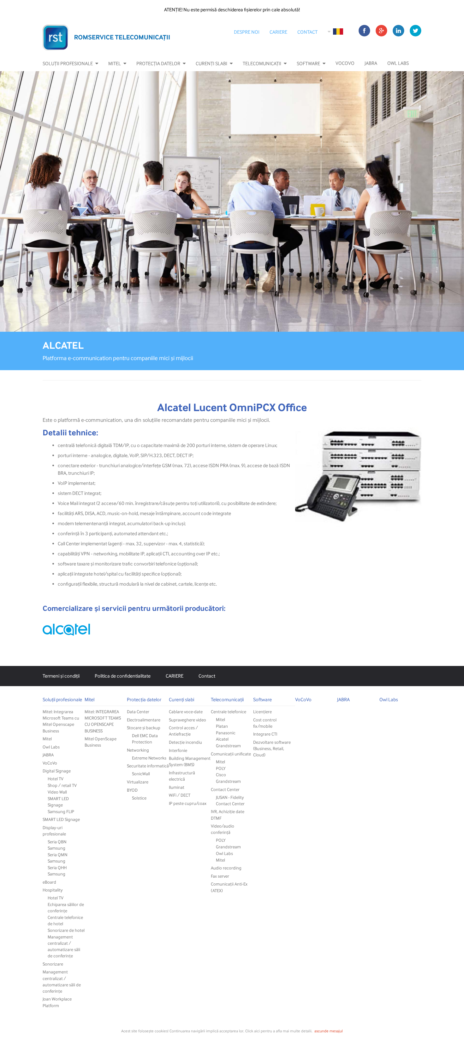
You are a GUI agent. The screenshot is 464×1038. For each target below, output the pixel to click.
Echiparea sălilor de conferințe (66, 907)
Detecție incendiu (185, 742)
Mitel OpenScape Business (100, 742)
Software (308, 63)
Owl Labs (398, 63)
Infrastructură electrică (182, 776)
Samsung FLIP (61, 811)
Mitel (114, 63)
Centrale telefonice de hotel (65, 920)
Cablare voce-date (186, 711)
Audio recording (226, 867)
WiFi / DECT (179, 795)
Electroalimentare (143, 719)
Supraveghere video (187, 719)
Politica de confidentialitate (123, 676)
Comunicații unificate (231, 753)
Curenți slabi (211, 63)
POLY (221, 768)
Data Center (138, 711)
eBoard (49, 882)
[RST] (106, 38)
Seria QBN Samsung (57, 845)
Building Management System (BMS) (190, 761)
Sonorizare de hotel (66, 930)
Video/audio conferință (222, 829)
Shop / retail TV (62, 785)
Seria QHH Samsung (57, 870)
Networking (138, 750)
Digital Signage (57, 770)
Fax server (220, 876)
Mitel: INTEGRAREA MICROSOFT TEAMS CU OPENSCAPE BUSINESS (103, 721)
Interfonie (178, 750)
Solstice (139, 797)
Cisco (221, 774)
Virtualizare (137, 781)
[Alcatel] (66, 630)
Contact (307, 32)
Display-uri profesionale (54, 830)
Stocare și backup (143, 727)
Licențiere (262, 711)
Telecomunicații (262, 63)
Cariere (278, 32)
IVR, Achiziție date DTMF (227, 814)
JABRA (371, 63)
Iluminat (176, 787)
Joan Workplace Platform (57, 1002)
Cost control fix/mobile (265, 723)
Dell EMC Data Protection (145, 738)
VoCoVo (345, 63)
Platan (222, 726)
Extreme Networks (149, 757)
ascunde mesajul (328, 1031)
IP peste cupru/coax (187, 803)
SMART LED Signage (58, 801)
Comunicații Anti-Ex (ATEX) (229, 887)
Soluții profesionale (68, 63)
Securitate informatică (148, 765)
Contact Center (225, 789)
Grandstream (228, 745)
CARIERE (174, 676)
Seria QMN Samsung (57, 857)
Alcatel (222, 739)
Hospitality (53, 889)
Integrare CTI (265, 734)
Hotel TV (55, 778)
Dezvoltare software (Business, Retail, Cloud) (272, 748)
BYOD (132, 790)
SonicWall (141, 773)
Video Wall (57, 791)
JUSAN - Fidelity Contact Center (230, 800)
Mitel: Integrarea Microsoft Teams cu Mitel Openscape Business (61, 721)
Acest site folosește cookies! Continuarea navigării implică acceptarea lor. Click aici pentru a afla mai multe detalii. (216, 1031)
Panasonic (225, 732)
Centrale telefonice (228, 711)
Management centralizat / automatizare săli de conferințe (64, 946)
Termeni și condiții (61, 676)
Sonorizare (53, 963)
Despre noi (246, 32)
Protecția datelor (158, 63)
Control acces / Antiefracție (183, 731)
